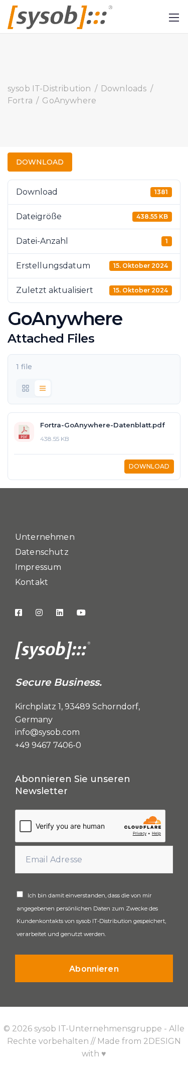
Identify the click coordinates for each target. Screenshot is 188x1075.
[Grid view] (26, 388)
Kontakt (31, 582)
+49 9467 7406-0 (48, 745)
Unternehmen (45, 537)
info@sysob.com (47, 732)
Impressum (38, 567)
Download (40, 162)
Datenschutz (42, 552)
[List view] (43, 388)
